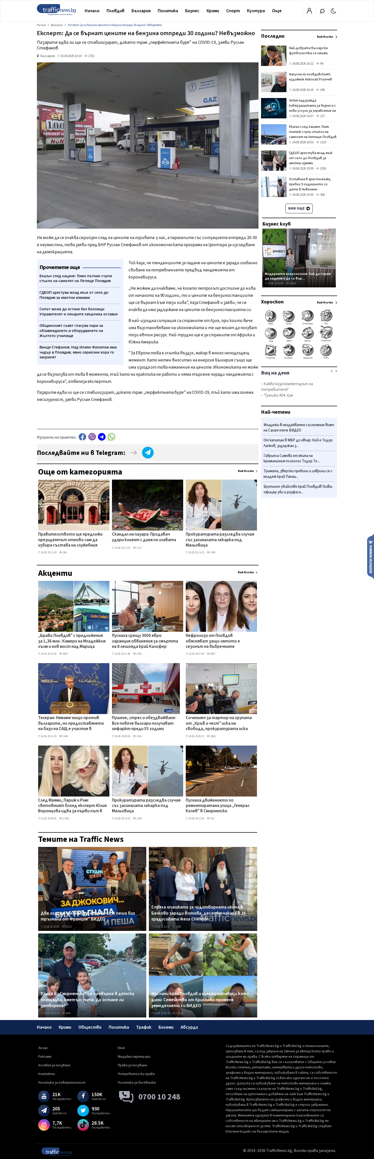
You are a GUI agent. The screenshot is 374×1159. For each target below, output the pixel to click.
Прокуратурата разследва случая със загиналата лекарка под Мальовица (220, 540)
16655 (292, 283)
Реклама (44, 1056)
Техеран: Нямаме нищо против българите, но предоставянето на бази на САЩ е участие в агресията (71, 723)
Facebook (82, 436)
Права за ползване (132, 1065)
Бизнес (192, 11)
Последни (272, 36)
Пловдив (115, 11)
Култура (256, 11)
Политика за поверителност (61, 1082)
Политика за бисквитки (137, 1082)
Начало (92, 11)
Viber (92, 436)
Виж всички (246, 471)
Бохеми (166, 1027)
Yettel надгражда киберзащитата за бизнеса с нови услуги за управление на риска (312, 108)
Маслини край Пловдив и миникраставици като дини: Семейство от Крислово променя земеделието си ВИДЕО (200, 1000)
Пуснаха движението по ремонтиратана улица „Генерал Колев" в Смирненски (217, 806)
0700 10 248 (159, 1097)
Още (277, 11)
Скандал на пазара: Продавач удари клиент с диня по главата (144, 537)
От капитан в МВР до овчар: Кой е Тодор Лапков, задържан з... (298, 443)
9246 (67, 1013)
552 (212, 818)
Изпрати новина (370, 556)
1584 (212, 552)
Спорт (233, 11)
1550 (322, 168)
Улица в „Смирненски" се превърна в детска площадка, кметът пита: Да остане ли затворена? (87, 1000)
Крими (213, 11)
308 (322, 194)
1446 (65, 736)
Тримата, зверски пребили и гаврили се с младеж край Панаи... (298, 474)
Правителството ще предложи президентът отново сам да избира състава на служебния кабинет (70, 540)
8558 (178, 927)
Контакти (46, 1074)
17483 (65, 818)
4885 (65, 654)
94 (321, 63)
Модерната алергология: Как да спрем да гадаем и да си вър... (298, 276)
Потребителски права (136, 1074)
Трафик (143, 1027)
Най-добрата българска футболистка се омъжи (308, 51)
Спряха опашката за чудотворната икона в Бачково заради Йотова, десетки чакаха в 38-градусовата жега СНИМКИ (199, 913)
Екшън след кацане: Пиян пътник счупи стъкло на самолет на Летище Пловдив (313, 131)
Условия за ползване (54, 1065)
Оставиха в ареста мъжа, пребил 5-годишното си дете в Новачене (310, 184)
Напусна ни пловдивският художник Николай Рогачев (310, 77)
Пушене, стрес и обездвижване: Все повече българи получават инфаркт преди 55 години (144, 723)
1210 (322, 142)
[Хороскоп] (299, 358)
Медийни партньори (134, 1056)
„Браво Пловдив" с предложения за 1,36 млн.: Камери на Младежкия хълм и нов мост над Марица (72, 641)
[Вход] (309, 12)
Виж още (296, 208)
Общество (90, 1027)
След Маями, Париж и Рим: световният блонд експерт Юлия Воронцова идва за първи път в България (72, 806)
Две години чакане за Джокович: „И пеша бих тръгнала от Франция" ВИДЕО (88, 916)
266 (64, 552)
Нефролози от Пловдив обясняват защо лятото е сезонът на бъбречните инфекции (213, 641)
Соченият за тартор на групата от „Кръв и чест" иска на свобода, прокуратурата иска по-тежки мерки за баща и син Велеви (219, 723)
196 (322, 90)
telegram (102, 436)
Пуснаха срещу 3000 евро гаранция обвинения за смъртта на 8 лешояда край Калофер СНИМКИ (145, 641)
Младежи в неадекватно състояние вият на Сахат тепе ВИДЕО (299, 427)
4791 (139, 654)
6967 (212, 654)
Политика (168, 11)
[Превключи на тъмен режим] (333, 11)
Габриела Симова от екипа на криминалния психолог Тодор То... (292, 458)
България (141, 11)
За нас (43, 1048)
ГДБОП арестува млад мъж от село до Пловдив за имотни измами (310, 158)
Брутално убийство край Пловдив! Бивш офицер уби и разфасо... (298, 489)
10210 (68, 927)
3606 (212, 736)
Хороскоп (272, 301)
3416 (139, 736)
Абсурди (189, 1027)
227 (322, 116)
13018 (179, 1013)
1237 (139, 548)
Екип (121, 1048)
